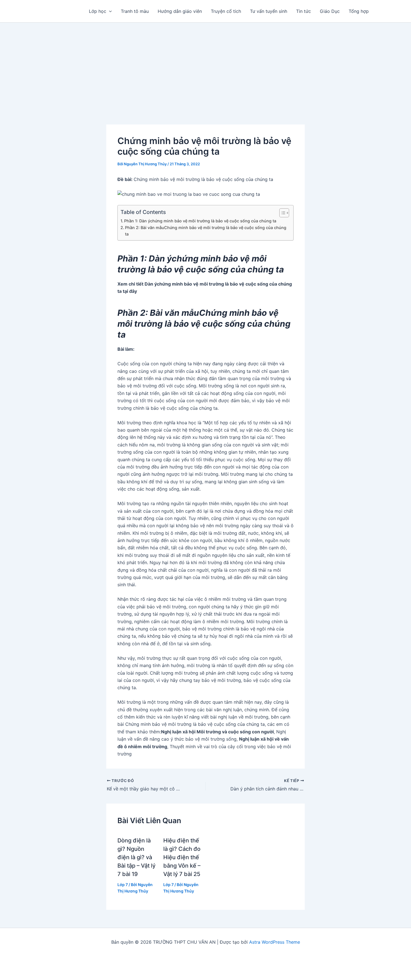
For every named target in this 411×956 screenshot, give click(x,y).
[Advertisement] (205, 64)
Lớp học (97, 11)
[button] (109, 11)
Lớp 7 (122, 884)
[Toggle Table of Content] (281, 213)
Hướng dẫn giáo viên (180, 11)
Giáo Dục (330, 11)
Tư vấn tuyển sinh (268, 11)
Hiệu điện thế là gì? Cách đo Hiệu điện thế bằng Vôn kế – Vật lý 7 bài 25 (181, 857)
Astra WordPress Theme (274, 942)
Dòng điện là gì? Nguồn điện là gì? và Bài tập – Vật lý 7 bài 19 (136, 857)
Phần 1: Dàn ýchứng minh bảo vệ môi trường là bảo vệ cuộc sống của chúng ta (200, 220)
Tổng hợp (359, 11)
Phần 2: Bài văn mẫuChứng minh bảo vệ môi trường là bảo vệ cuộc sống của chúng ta (205, 230)
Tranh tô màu (135, 11)
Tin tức (303, 11)
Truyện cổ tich (226, 11)
